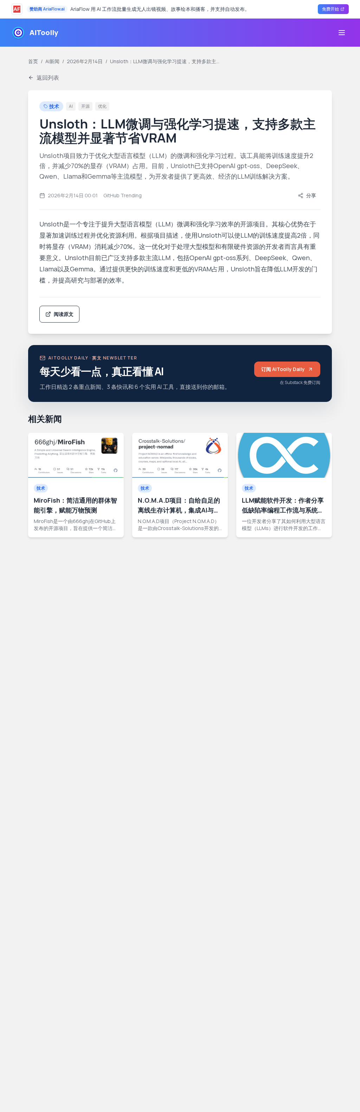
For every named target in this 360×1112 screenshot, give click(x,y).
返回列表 (48, 77)
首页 (33, 61)
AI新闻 (52, 61)
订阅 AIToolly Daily (290, 371)
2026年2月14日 (85, 61)
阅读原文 (63, 314)
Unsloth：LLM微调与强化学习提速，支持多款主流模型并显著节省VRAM (166, 61)
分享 (311, 195)
